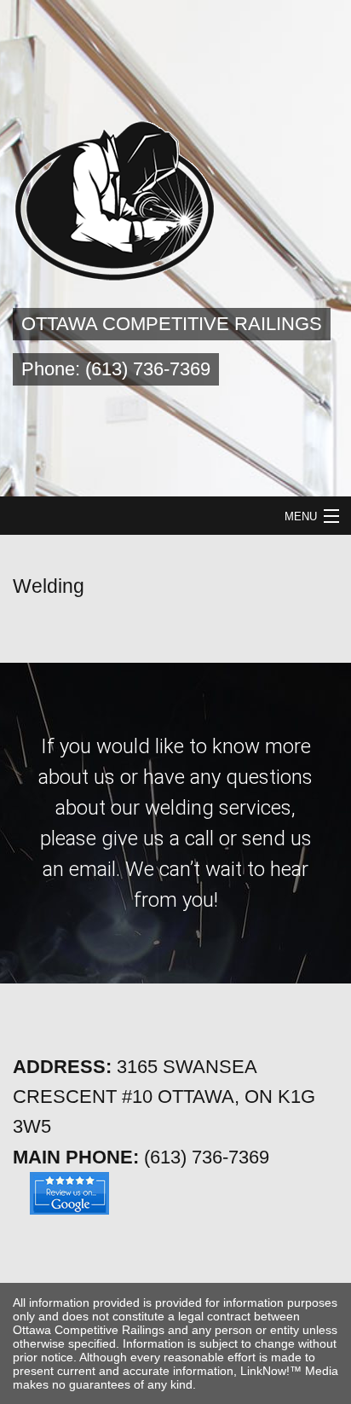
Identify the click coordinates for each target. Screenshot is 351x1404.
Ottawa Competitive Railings (171, 323)
